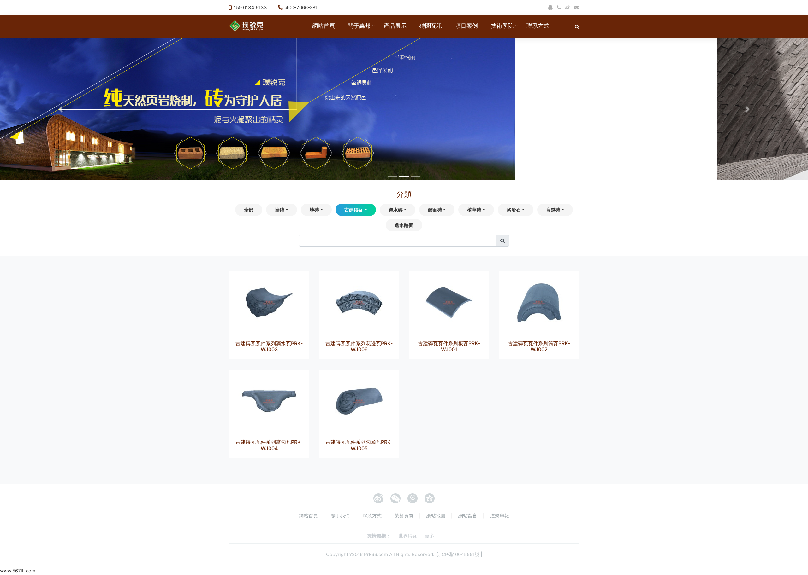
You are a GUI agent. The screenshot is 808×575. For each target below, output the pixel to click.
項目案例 (466, 25)
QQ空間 (430, 498)
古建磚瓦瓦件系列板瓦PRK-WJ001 (449, 346)
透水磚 (396, 210)
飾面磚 (435, 210)
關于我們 (340, 516)
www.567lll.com (17, 571)
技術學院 (502, 25)
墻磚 (279, 210)
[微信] (395, 498)
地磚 (314, 210)
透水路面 (404, 225)
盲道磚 (553, 210)
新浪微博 (378, 498)
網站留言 (467, 516)
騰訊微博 (412, 498)
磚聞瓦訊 (430, 25)
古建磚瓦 (353, 210)
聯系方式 (537, 25)
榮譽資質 (404, 516)
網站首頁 (323, 25)
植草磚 (474, 210)
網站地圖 (435, 516)
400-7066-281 (301, 7)
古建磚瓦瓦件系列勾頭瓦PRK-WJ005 (359, 445)
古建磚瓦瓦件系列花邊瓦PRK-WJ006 (359, 346)
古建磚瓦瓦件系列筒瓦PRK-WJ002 (539, 346)
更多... (431, 536)
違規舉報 (499, 516)
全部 (248, 210)
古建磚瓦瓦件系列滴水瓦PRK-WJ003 (269, 346)
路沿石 (514, 210)
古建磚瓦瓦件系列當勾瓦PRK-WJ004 (269, 445)
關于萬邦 (359, 25)
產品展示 (395, 25)
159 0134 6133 (250, 7)
